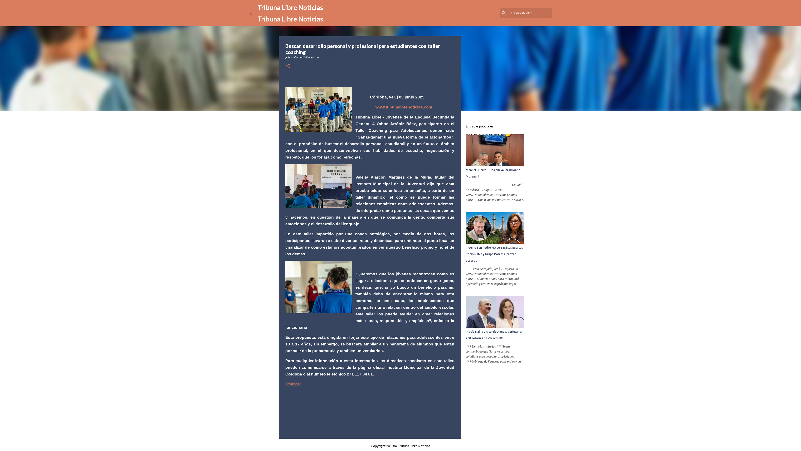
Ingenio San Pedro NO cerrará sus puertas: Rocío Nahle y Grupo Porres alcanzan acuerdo (494, 254)
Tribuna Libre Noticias (290, 7)
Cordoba (293, 384)
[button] (287, 66)
